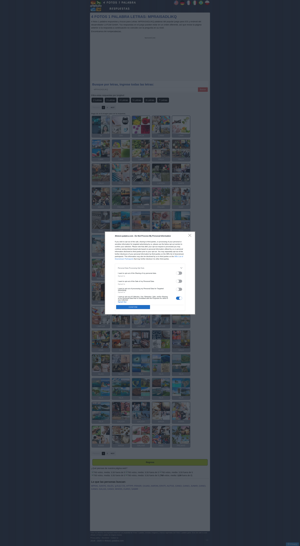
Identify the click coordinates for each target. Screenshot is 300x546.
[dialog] (150, 273)
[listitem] (150, 268)
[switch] (179, 273)
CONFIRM (133, 307)
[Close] (190, 236)
